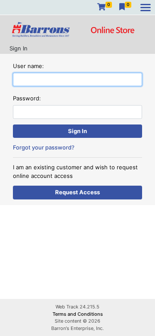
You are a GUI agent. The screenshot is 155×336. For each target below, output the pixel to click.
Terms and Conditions (78, 314)
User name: (28, 65)
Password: (27, 98)
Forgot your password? (43, 147)
